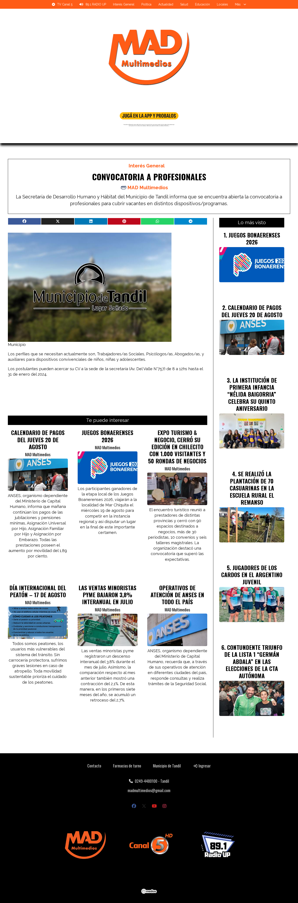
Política (146, 4)
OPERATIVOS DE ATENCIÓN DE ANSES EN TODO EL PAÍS (177, 594)
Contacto (94, 766)
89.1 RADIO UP (96, 4)
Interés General (123, 4)
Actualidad (165, 4)
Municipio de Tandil (167, 766)
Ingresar (204, 766)
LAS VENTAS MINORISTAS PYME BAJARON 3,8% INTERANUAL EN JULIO (107, 594)
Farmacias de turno (127, 766)
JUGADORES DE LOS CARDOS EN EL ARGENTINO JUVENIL (251, 574)
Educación (202, 4)
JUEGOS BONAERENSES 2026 (107, 436)
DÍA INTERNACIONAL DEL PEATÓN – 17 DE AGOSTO (37, 591)
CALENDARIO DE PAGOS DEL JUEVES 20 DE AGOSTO (38, 439)
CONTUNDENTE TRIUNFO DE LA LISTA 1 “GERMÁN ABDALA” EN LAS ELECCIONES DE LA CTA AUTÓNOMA (253, 661)
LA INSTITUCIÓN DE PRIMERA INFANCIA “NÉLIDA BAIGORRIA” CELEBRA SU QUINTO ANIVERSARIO (252, 394)
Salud (184, 4)
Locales (222, 4)
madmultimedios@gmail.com (149, 790)
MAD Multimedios (147, 187)
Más (238, 4)
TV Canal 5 (64, 4)
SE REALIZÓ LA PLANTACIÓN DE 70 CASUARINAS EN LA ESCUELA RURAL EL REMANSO (252, 488)
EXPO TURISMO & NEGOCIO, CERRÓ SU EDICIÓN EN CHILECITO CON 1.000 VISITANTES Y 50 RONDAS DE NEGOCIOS (177, 446)
